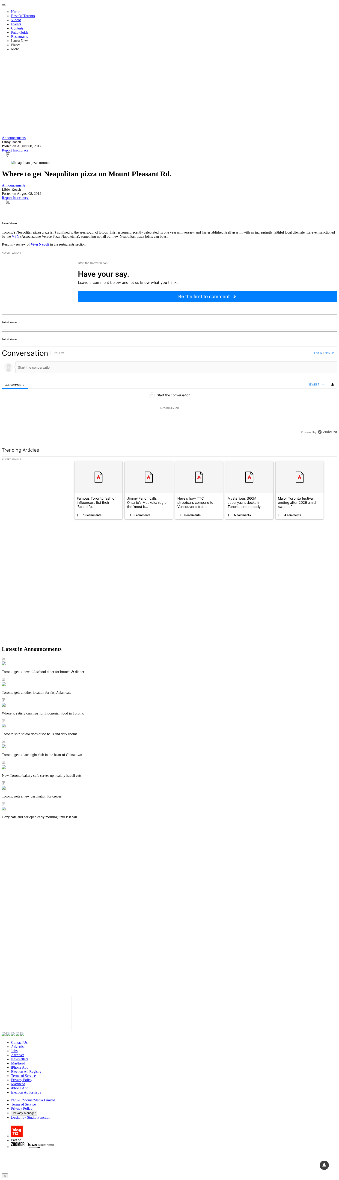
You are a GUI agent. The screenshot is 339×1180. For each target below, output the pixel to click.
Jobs (14, 1051)
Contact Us (19, 1042)
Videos (16, 20)
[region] (169, 392)
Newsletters (19, 1059)
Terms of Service (23, 1076)
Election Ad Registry (26, 1071)
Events (16, 24)
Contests (17, 28)
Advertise (18, 1047)
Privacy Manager (24, 1113)
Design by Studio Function (30, 1117)
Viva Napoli (40, 244)
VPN (15, 236)
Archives (17, 1055)
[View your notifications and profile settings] (332, 384)
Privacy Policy (21, 1080)
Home (15, 12)
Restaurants (19, 37)
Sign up (329, 353)
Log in (318, 353)
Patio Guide (19, 32)
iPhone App (19, 1067)
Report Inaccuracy (15, 150)
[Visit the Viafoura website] (327, 432)
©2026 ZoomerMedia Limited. (33, 1100)
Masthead (18, 1063)
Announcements (14, 138)
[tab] (15, 384)
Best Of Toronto (23, 16)
